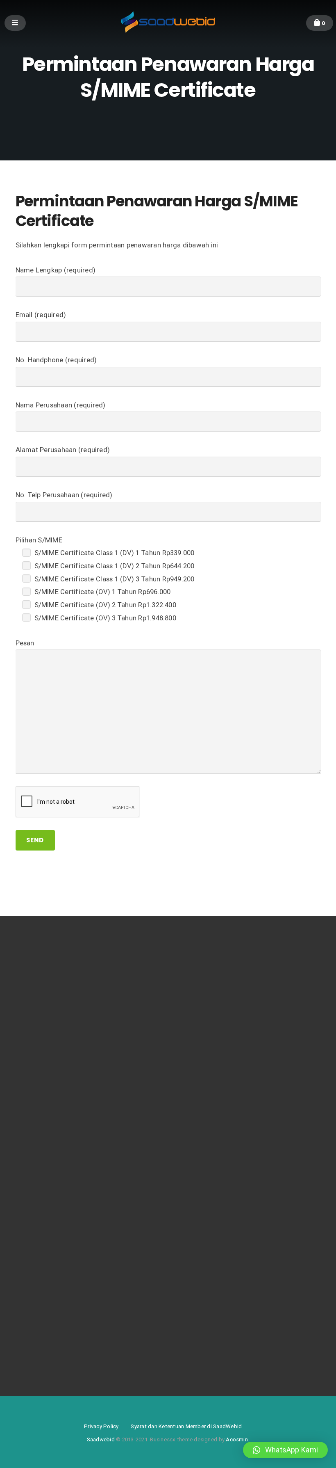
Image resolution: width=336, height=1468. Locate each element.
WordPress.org (34, 1356)
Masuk (24, 1318)
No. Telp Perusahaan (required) (64, 495)
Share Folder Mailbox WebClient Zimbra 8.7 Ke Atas (80, 1120)
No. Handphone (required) (56, 360)
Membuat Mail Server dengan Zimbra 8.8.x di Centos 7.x (85, 1018)
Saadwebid (101, 1439)
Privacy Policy (101, 1426)
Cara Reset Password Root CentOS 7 (62, 1031)
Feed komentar (34, 1343)
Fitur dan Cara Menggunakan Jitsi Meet (64, 1006)
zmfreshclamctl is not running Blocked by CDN (73, 1082)
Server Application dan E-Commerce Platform (72, 993)
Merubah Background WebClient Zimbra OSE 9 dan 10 (82, 1107)
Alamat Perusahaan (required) (63, 450)
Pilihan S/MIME (39, 540)
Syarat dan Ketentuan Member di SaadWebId (186, 1426)
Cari (31, 1165)
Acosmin (237, 1439)
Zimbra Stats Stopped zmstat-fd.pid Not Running (77, 1095)
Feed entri (28, 1330)
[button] (285, 1450)
